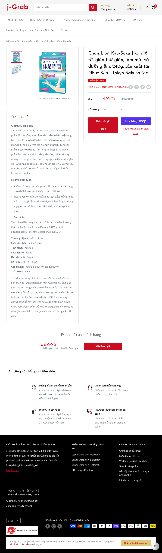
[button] (103, 346)
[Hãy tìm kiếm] (93, 7)
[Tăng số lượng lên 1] (121, 109)
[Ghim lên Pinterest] (136, 86)
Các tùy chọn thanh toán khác (136, 131)
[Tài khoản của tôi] (146, 7)
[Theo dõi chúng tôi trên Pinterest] (59, 526)
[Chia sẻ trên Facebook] (130, 86)
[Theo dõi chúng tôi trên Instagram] (53, 526)
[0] (153, 7)
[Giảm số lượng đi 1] (104, 109)
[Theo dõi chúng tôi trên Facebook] (47, 526)
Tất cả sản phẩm (15, 20)
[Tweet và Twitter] (142, 86)
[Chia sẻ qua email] (148, 86)
